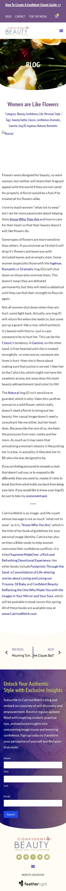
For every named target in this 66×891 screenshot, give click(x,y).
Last (6, 785)
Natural (41, 126)
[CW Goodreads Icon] (47, 857)
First (6, 771)
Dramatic (55, 120)
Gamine (13, 126)
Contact (20, 16)
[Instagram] (33, 857)
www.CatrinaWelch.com (19, 614)
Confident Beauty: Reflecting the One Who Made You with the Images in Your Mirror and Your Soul (32, 590)
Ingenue (31, 126)
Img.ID (22, 126)
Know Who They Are (24, 219)
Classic (32, 120)
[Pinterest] (40, 857)
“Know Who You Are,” (36, 525)
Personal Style (52, 114)
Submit (11, 814)
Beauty (21, 114)
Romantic (52, 126)
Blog (8, 16)
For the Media (38, 16)
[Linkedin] (26, 857)
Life (41, 114)
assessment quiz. (37, 496)
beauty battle (19, 120)
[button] (61, 31)
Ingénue (55, 263)
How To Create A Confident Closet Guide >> (33, 4)
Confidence (32, 114)
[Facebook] (19, 857)
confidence (43, 120)
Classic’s (8, 343)
